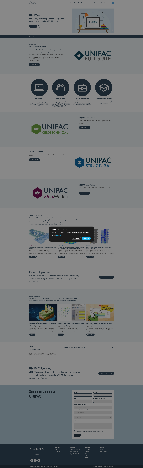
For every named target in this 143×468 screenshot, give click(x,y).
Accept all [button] (86, 238)
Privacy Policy (58, 235)
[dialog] (71, 233)
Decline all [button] (76, 238)
